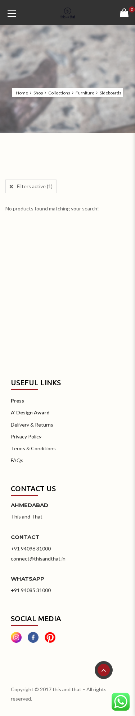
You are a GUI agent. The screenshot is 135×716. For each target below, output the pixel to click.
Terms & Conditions (33, 448)
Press (17, 400)
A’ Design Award (30, 412)
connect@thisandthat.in (38, 558)
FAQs (17, 460)
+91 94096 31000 (31, 548)
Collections (59, 93)
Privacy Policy (26, 436)
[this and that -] (67, 12)
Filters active (35, 186)
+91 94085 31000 (31, 590)
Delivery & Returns (32, 425)
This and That (26, 516)
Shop (38, 93)
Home (22, 93)
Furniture (85, 93)
